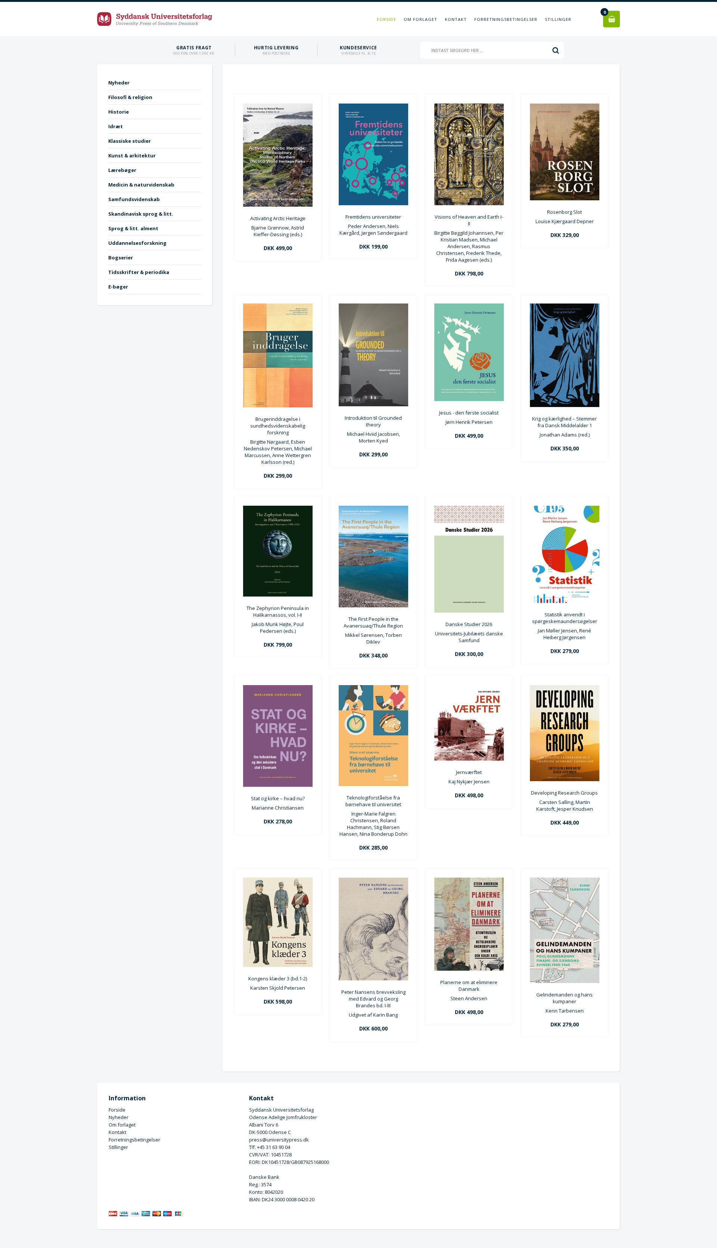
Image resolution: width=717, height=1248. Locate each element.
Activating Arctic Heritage (277, 218)
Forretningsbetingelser (505, 19)
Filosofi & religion (130, 97)
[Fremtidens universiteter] (373, 203)
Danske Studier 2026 (469, 624)
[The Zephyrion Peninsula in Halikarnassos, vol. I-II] (278, 594)
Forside (386, 19)
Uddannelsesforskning (137, 243)
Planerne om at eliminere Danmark (468, 985)
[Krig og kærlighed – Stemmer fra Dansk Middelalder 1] (564, 405)
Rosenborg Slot (564, 212)
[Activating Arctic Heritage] (278, 204)
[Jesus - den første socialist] (469, 399)
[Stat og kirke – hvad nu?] (278, 785)
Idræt (115, 126)
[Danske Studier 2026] (469, 610)
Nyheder (119, 82)
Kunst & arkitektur (132, 155)
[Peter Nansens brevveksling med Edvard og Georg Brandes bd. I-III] (373, 978)
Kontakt (456, 19)
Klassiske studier (129, 141)
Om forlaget (420, 19)
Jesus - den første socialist (469, 412)
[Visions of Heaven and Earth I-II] (469, 203)
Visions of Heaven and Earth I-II (469, 220)
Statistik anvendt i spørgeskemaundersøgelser (564, 618)
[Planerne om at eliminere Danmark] (469, 968)
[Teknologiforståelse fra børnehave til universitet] (373, 784)
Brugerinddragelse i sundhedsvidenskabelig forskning (277, 426)
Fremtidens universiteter (373, 216)
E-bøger (118, 286)
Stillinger (558, 19)
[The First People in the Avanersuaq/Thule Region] (373, 605)
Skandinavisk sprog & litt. (140, 213)
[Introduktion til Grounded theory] (373, 404)
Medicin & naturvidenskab (141, 184)
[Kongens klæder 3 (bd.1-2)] (278, 965)
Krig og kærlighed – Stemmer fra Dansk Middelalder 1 (564, 422)
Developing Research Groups (564, 792)
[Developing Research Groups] (564, 779)
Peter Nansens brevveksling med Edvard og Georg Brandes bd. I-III (373, 999)
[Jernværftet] (469, 758)
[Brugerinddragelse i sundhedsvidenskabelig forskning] (278, 405)
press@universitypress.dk (279, 1139)
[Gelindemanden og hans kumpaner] (564, 981)
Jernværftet (469, 772)
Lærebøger (122, 170)
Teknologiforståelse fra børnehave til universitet (373, 801)
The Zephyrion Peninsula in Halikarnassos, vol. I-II (277, 611)
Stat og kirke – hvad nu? (278, 798)
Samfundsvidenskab (134, 199)
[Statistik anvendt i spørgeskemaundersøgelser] (564, 601)
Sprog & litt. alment (133, 228)
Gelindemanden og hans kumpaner (564, 998)
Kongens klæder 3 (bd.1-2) (277, 978)
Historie (118, 111)
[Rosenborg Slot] (564, 198)
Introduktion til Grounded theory (373, 421)
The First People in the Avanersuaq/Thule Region (373, 622)
